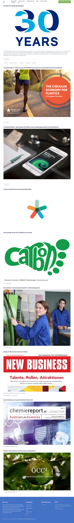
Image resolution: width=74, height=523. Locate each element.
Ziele (37, 1)
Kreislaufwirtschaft (13, 62)
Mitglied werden (30, 1)
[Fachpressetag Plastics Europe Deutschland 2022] (37, 209)
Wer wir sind (22, 1)
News (13, 2)
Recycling (34, 62)
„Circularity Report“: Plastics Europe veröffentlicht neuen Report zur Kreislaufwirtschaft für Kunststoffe (32, 67)
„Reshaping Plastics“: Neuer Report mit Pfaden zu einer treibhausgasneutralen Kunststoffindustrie (31, 127)
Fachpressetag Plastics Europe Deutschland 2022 (17, 189)
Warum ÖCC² (14, 1)
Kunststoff (21, 62)
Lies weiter (6, 59)
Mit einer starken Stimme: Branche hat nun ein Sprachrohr (19, 451)
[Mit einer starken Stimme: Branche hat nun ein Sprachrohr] (37, 471)
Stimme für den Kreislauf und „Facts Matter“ (15, 351)
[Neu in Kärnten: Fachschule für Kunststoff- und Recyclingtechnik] (37, 317)
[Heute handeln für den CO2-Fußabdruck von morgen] (37, 258)
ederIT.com (33, 518)
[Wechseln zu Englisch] (18, 2)
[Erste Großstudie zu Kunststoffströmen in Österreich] (37, 423)
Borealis (6, 62)
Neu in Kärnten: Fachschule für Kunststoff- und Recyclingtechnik (21, 288)
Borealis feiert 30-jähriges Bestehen (13, 6)
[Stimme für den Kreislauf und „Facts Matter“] (37, 372)
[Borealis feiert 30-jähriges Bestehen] (37, 28)
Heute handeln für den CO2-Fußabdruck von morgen (17, 232)
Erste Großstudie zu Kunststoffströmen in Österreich (18, 400)
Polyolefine (28, 62)
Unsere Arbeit (43, 1)
